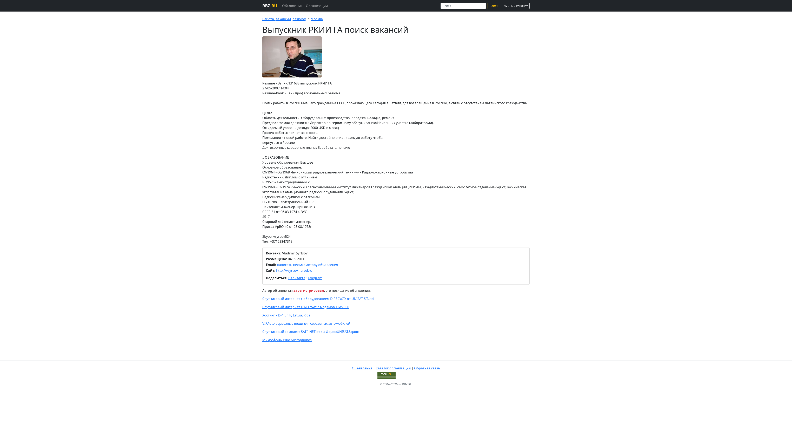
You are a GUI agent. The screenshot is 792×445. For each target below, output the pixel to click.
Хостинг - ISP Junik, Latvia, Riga (286, 315)
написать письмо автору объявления (307, 264)
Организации (317, 6)
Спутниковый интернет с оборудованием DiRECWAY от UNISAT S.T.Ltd (318, 298)
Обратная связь (427, 368)
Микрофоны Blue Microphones (287, 340)
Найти (493, 6)
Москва (317, 19)
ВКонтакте (296, 278)
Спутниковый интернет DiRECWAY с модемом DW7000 (305, 307)
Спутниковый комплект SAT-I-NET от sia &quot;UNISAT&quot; (310, 331)
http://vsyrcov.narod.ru (294, 270)
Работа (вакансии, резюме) (284, 19)
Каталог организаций (393, 368)
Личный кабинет (516, 6)
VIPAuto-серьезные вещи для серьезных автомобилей (306, 323)
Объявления (292, 6)
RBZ (269, 5)
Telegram (315, 278)
